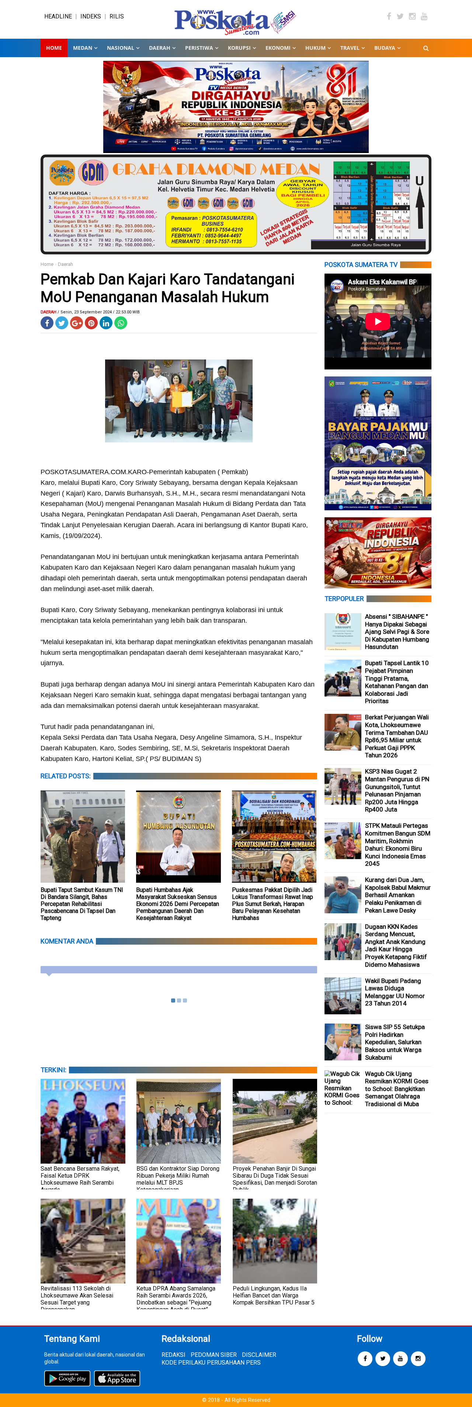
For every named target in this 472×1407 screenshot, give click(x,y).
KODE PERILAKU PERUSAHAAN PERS (211, 1362)
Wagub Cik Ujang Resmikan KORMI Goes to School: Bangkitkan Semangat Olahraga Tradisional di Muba (396, 1089)
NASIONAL (120, 47)
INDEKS (90, 16)
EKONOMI (278, 47)
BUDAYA (384, 47)
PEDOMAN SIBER (214, 1354)
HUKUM (315, 47)
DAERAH (159, 47)
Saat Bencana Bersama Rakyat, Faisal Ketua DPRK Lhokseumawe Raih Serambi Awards (80, 1179)
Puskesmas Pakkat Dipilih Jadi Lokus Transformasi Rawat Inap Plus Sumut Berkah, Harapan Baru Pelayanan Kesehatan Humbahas (272, 903)
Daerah (65, 264)
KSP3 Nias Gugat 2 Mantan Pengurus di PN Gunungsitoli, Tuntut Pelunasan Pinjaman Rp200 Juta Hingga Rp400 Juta (397, 790)
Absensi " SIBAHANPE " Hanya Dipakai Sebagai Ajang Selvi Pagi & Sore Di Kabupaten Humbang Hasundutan (397, 631)
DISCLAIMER (259, 1354)
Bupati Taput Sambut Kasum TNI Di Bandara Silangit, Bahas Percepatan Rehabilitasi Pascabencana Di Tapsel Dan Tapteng (82, 903)
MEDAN (82, 47)
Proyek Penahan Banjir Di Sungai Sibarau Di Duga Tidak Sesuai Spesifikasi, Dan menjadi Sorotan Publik (275, 1179)
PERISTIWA (199, 47)
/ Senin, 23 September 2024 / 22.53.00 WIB (99, 312)
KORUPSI (239, 47)
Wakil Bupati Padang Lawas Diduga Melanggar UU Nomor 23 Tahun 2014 (395, 992)
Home (54, 47)
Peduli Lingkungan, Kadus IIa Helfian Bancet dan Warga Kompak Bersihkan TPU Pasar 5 (274, 1295)
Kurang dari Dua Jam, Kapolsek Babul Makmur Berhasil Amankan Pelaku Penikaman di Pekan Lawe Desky (398, 895)
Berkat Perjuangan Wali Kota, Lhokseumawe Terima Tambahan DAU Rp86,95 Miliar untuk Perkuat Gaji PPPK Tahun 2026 (397, 736)
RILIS (117, 16)
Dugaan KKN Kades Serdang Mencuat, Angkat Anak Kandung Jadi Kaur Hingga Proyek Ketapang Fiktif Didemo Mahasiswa (396, 945)
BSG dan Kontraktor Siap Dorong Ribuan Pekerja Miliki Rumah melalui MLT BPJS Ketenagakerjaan (177, 1179)
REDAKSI (173, 1354)
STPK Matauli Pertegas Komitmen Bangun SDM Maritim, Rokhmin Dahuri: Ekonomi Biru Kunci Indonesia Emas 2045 (397, 844)
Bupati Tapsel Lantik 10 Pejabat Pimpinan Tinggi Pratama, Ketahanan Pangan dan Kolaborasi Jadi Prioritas (397, 682)
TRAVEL (350, 47)
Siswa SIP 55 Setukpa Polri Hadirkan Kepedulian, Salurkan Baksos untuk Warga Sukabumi (395, 1042)
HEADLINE (58, 16)
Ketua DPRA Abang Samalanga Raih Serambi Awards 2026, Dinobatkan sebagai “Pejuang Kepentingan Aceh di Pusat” (175, 1299)
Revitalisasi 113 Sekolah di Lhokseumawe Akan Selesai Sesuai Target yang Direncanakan (77, 1299)
